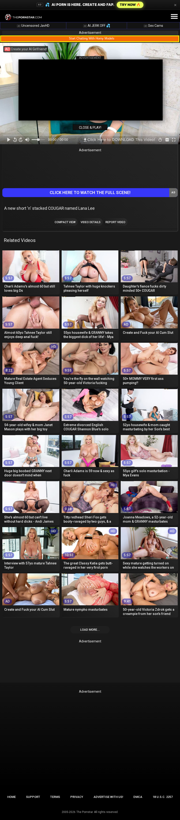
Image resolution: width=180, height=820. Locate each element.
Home (11, 797)
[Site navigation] (174, 16)
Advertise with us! (108, 797)
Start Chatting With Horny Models (91, 38)
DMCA (137, 797)
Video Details (91, 222)
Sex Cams (153, 25)
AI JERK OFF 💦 (97, 25)
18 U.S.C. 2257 (163, 797)
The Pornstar (84, 812)
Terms (55, 797)
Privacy (76, 797)
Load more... (90, 629)
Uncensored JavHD (33, 25)
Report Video (115, 222)
